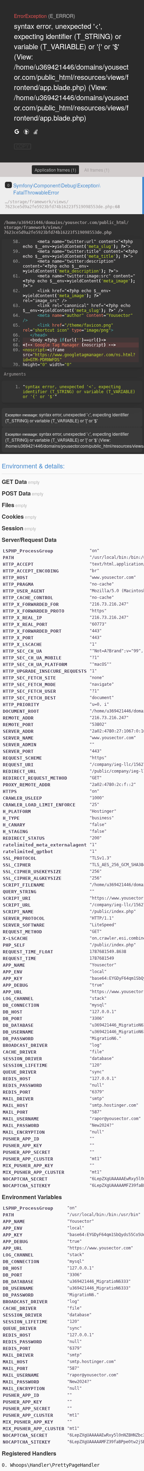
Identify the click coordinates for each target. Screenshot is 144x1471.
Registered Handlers (29, 1453)
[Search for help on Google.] (17, 131)
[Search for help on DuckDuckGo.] (26, 131)
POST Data (16, 493)
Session (12, 528)
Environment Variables (32, 1197)
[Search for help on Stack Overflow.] (35, 131)
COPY (22, 146)
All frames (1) (96, 170)
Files (8, 505)
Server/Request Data (29, 540)
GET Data (14, 482)
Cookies (13, 516)
